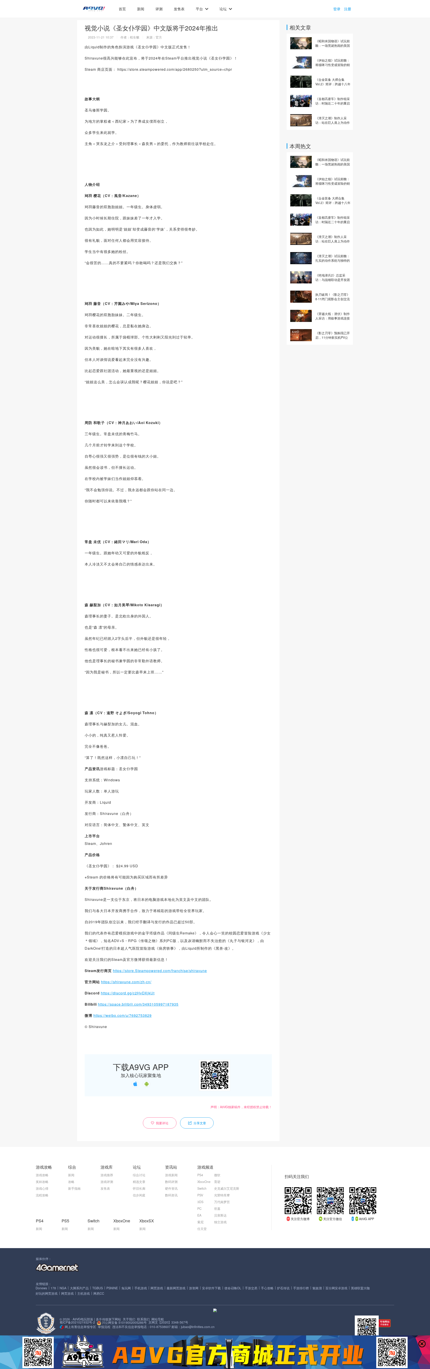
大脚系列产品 (79, 1288)
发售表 (179, 9)
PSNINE (112, 1288)
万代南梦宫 (222, 1202)
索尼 (200, 1222)
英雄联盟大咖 (360, 1288)
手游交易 (251, 1288)
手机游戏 (140, 1288)
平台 (199, 9)
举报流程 (104, 1326)
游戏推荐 (107, 1175)
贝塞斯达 (220, 1215)
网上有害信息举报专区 (80, 1326)
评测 (159, 9)
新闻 (140, 9)
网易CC (98, 1293)
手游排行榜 (301, 1288)
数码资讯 (171, 1195)
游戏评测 (107, 1181)
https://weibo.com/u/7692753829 (122, 1015)
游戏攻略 (42, 1175)
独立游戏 (220, 1222)
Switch (201, 1188)
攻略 (71, 1181)
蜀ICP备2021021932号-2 (77, 1322)
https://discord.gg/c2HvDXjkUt (128, 993)
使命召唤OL (232, 1288)
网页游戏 (156, 1288)
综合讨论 (139, 1175)
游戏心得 (42, 1188)
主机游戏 (83, 1293)
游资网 (193, 1288)
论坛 (223, 9)
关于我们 (129, 1319)
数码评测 (171, 1181)
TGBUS (97, 1288)
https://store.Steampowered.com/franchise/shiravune (160, 970)
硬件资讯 (171, 1188)
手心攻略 (267, 1288)
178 (53, 1288)
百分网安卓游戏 (336, 1288)
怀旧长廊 (139, 1188)
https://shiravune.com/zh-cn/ (126, 981)
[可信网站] (379, 1323)
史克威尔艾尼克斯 (226, 1188)
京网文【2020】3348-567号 (168, 1322)
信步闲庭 (139, 1195)
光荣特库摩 (222, 1195)
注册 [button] (347, 9)
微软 (217, 1175)
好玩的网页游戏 (47, 1293)
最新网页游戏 (176, 1288)
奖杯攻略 (42, 1181)
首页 (122, 9)
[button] (94, 9)
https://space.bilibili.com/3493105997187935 (138, 1004)
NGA (63, 1288)
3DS (200, 1202)
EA (199, 1215)
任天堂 (202, 1228)
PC (199, 1208)
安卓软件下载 (211, 1288)
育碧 (217, 1181)
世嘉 (217, 1208)
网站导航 (157, 1319)
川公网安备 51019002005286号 (124, 1322)
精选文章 (139, 1181)
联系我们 (143, 1319)
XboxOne (204, 1181)
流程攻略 (42, 1195)
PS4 (200, 1175)
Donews (41, 1288)
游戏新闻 (171, 1175)
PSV (200, 1195)
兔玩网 (126, 1288)
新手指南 (74, 1188)
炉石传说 (283, 1288)
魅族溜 (317, 1288)
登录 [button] (336, 9)
